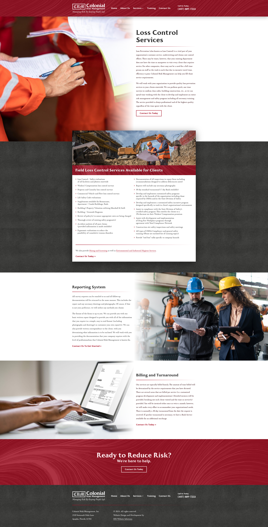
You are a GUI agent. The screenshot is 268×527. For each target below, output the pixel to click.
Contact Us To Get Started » (86, 346)
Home (114, 8)
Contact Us (164, 8)
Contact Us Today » (86, 256)
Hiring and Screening (98, 250)
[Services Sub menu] (143, 8)
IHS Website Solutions (122, 518)
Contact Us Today (149, 113)
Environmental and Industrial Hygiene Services (136, 250)
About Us (125, 8)
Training (151, 8)
